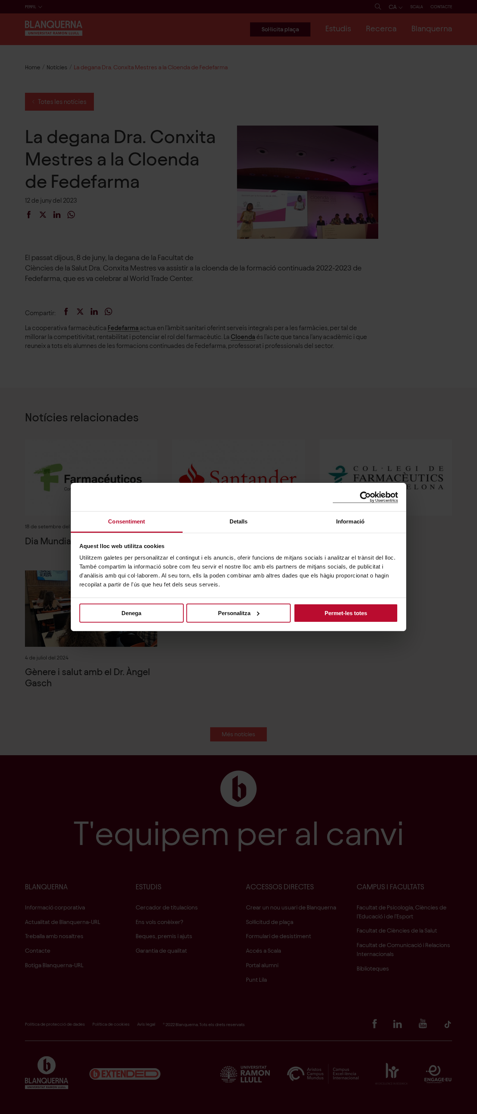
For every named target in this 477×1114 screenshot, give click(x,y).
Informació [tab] (350, 521)
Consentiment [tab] (126, 521)
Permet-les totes (346, 613)
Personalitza (234, 613)
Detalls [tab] (239, 521)
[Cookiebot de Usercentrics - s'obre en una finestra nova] (365, 497)
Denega (131, 613)
